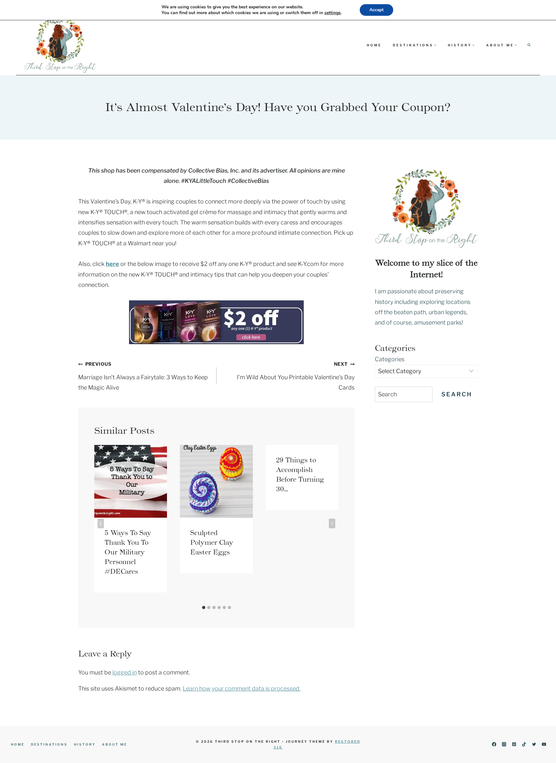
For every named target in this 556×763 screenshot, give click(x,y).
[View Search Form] (529, 45)
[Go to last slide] (100, 523)
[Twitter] (534, 744)
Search (456, 394)
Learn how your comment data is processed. (242, 688)
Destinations (49, 744)
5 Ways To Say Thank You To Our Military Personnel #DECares (128, 552)
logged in (124, 672)
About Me (114, 744)
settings (332, 13)
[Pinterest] (514, 744)
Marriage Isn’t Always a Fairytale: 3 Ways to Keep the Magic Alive (143, 376)
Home (374, 45)
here (112, 263)
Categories (389, 359)
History (85, 744)
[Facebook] (494, 744)
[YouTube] (544, 744)
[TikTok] (524, 744)
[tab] (203, 607)
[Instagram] (504, 744)
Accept (376, 10)
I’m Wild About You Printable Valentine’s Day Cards (296, 376)
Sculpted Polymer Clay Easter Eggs (211, 542)
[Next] (332, 523)
